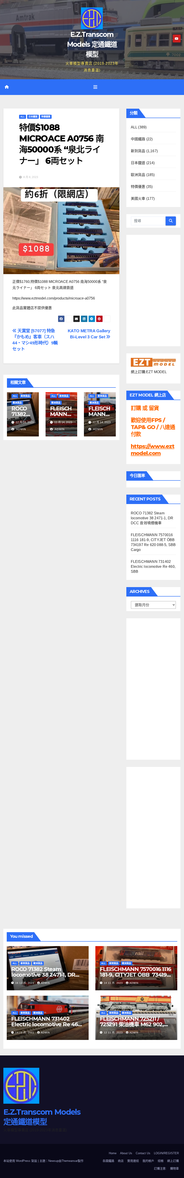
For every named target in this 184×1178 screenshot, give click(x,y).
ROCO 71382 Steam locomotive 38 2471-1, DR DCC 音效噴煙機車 (152, 518)
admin (20, 429)
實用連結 (133, 1161)
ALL (22, 116)
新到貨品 (25, 396)
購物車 (174, 1168)
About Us (126, 1153)
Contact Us (143, 1153)
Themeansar (69, 1161)
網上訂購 (173, 1161)
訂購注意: (160, 1168)
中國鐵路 (138, 139)
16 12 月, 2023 (25, 983)
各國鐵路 (108, 1161)
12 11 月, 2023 (114, 1032)
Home (112, 1153)
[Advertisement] (149, 688)
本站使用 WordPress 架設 (20, 1161)
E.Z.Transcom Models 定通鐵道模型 (92, 44)
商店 (121, 1161)
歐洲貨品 (17, 402)
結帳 (161, 1161)
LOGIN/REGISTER (166, 1153)
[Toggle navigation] (95, 87)
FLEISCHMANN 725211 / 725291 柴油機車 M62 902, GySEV (132, 1024)
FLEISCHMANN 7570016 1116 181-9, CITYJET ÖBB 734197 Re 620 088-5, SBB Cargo (135, 975)
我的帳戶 (148, 1161)
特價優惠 (45, 116)
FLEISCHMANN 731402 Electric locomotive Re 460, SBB (153, 566)
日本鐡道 (32, 116)
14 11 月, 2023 (114, 983)
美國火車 (138, 198)
